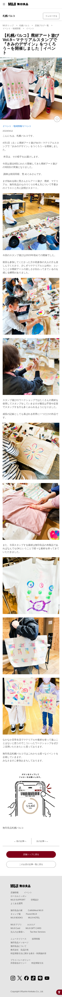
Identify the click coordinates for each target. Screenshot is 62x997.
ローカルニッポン (18, 896)
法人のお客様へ (17, 932)
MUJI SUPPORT (18, 900)
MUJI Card (15, 928)
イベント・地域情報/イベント (17, 126)
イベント (28, 892)
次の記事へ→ (42, 841)
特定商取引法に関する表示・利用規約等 (28, 953)
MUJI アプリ (16, 924)
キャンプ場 (16, 914)
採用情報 (36, 939)
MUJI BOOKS (17, 918)
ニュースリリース (18, 939)
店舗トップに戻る (31, 854)
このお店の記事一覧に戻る (31, 864)
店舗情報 (15, 892)
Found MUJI (31, 914)
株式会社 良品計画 (19, 950)
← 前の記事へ (20, 841)
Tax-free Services (37, 932)
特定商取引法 (37, 963)
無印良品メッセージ (19, 942)
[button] (4, 4)
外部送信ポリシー (18, 963)
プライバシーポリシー (20, 960)
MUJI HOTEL (34, 918)
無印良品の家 (16, 910)
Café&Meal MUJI (35, 910)
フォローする (51, 16)
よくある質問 (16, 903)
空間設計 (35, 900)
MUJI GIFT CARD (33, 928)
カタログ (31, 924)
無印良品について (18, 946)
